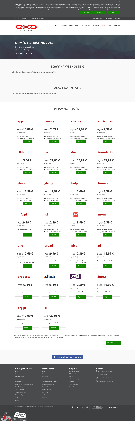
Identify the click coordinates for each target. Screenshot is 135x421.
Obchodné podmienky (48, 379)
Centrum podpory (97, 18)
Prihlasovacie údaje (74, 379)
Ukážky (71, 376)
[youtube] (87, 407)
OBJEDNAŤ (27, 141)
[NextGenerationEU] (98, 407)
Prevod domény (19, 376)
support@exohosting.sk (37, 18)
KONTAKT (117, 26)
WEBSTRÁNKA (73, 26)
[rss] (82, 407)
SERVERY (96, 26)
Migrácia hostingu (20, 381)
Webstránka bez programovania (24, 384)
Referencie (45, 376)
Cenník (17, 400)
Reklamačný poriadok (48, 384)
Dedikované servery (20, 392)
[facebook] (72, 407)
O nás (43, 371)
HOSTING (64, 26)
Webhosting (18, 379)
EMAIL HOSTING (86, 26)
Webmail (117, 18)
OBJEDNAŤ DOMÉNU (113, 342)
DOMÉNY (55, 26)
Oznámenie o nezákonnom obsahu (51, 387)
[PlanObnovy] (113, 407)
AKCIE (103, 26)
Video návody (72, 374)
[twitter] (77, 407)
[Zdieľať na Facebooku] (67, 357)
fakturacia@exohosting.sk (106, 381)
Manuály (71, 381)
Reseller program (46, 389)
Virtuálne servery (19, 389)
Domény (17, 374)
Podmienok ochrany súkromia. (65, 9)
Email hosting (18, 387)
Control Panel (108, 18)
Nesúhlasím (86, 12)
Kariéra (44, 395)
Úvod (16, 371)
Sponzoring (45, 392)
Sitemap (44, 397)
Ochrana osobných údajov (49, 381)
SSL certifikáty (19, 395)
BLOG (109, 26)
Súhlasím (113, 12)
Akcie (16, 397)
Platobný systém (73, 384)
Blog (43, 374)
